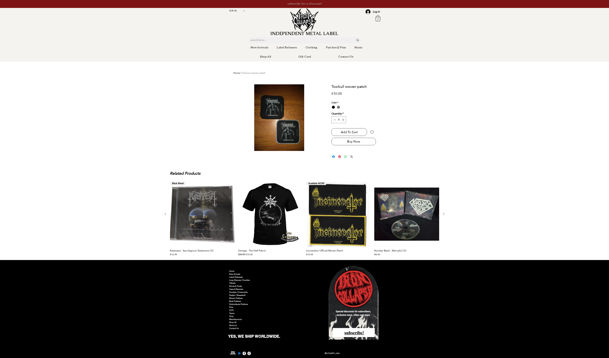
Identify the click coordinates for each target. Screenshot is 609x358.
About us (233, 325)
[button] (237, 10)
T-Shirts (232, 283)
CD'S (231, 310)
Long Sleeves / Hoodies (239, 280)
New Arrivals (234, 274)
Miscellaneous (235, 319)
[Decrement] (334, 120)
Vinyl (231, 316)
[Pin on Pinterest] (339, 157)
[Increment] (343, 120)
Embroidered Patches (238, 304)
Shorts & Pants (235, 286)
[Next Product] (444, 214)
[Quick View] (270, 214)
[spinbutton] (339, 120)
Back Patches (235, 301)
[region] (354, 303)
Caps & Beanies (236, 289)
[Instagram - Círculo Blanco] (249, 353)
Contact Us (234, 328)
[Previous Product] (165, 214)
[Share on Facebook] (333, 157)
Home (236, 73)
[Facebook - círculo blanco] (244, 353)
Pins (231, 307)
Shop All (232, 322)
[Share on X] (352, 157)
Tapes (231, 313)
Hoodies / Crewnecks (238, 292)
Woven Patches (236, 298)
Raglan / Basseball (237, 295)
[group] (305, 219)
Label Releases (236, 277)
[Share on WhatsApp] (345, 157)
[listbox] (237, 10)
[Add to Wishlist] (372, 132)
